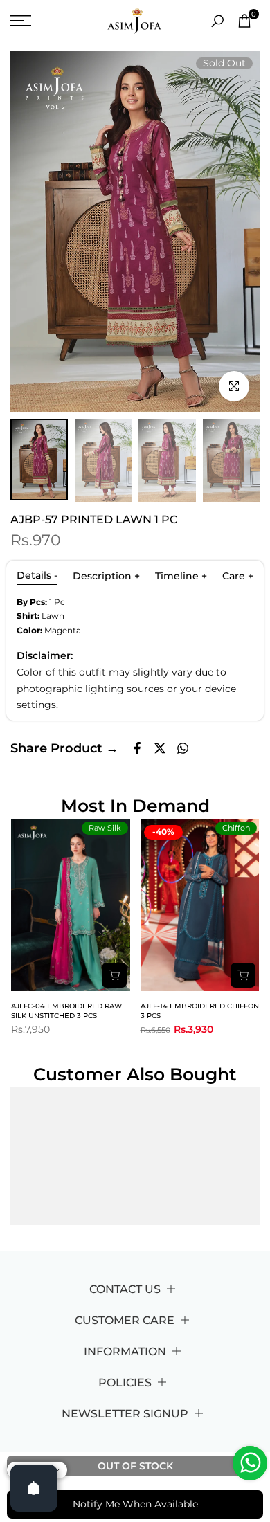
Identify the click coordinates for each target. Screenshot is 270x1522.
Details (37, 575)
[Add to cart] (114, 975)
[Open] (33, 1488)
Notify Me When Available (135, 1504)
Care (237, 576)
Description (106, 576)
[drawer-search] (217, 21)
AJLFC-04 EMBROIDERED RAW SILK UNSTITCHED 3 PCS (66, 1011)
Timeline (181, 576)
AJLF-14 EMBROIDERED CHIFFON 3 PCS (200, 1011)
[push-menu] (20, 21)
